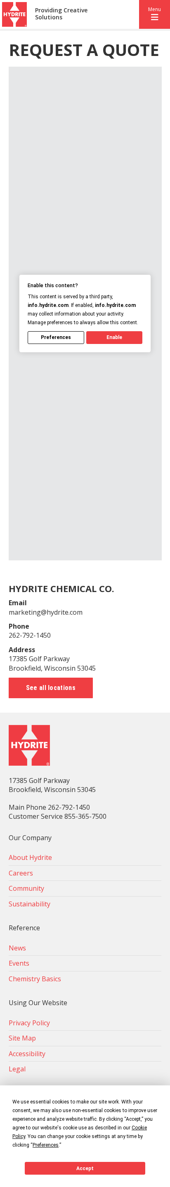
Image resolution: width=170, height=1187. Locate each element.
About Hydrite (30, 857)
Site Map (22, 1038)
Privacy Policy (29, 1022)
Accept (85, 1168)
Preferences (56, 337)
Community (26, 888)
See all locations (51, 688)
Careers (21, 873)
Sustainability (29, 903)
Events (19, 963)
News (17, 947)
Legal (17, 1068)
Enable (114, 337)
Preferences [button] (46, 1145)
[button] (154, 14)
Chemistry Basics (35, 978)
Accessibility (27, 1053)
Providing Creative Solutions (61, 14)
